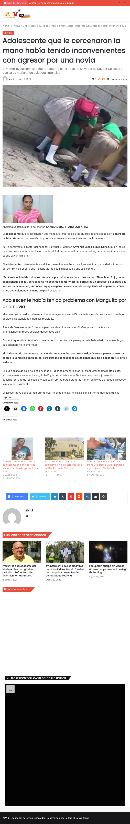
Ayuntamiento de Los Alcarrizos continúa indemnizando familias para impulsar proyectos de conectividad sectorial (65, 570)
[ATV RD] (19, 13)
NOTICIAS (18, 25)
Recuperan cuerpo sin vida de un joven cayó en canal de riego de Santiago (108, 569)
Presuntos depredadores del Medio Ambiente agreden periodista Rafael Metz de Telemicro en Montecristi (19, 570)
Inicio (8, 25)
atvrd (11, 79)
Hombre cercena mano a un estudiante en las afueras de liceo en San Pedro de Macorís (63, 465)
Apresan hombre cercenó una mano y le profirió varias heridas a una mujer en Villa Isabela (105, 465)
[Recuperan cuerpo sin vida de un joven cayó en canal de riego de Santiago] (108, 552)
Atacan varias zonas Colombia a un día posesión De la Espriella (62, 3)
